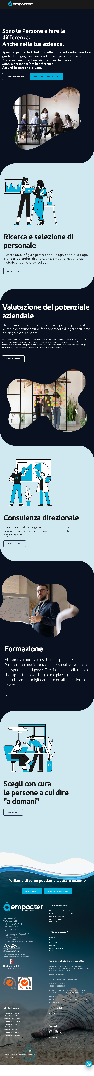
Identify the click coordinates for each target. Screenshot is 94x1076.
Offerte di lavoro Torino (11, 1032)
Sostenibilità (53, 943)
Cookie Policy (8, 1057)
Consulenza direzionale (57, 916)
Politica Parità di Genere (57, 951)
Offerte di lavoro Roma (11, 1013)
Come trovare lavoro (56, 1016)
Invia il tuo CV (53, 1013)
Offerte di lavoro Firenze (11, 1024)
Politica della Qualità (56, 948)
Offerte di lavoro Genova (11, 1035)
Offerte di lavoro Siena (10, 1030)
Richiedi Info (53, 922)
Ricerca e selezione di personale (60, 911)
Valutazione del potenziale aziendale (61, 914)
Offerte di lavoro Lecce (10, 1027)
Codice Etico (53, 945)
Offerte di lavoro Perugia (11, 1021)
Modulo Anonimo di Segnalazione (15, 1055)
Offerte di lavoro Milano (11, 1016)
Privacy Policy (32, 1055)
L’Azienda (52, 937)
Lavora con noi (54, 940)
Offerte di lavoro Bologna (12, 1019)
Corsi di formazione (55, 919)
